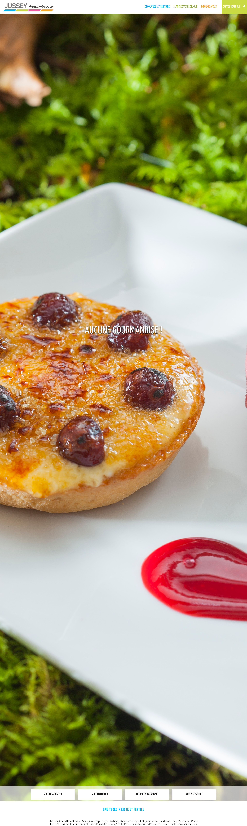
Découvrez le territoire (157, 6)
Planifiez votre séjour (185, 6)
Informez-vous (209, 6)
